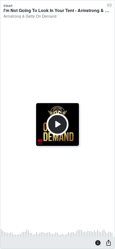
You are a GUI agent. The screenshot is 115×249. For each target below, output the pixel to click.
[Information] (98, 242)
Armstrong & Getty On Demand (29, 16)
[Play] (57, 124)
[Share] (108, 242)
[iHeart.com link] (109, 7)
